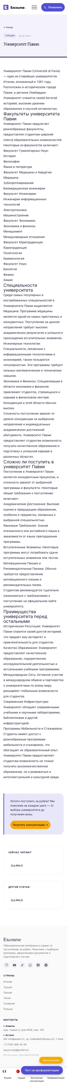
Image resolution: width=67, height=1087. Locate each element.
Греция (7, 992)
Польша (8, 1008)
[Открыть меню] (34, 7)
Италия (7, 981)
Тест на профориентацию (42, 1070)
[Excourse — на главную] (15, 7)
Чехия (7, 997)
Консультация (51, 1060)
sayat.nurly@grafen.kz (16, 1049)
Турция (7, 987)
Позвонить (55, 7)
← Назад (8, 27)
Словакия (9, 1003)
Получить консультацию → (30, 824)
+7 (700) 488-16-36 (14, 1044)
